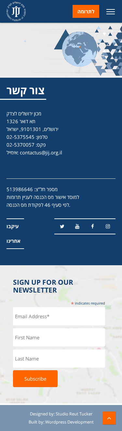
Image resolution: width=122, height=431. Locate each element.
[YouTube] (77, 226)
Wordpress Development (69, 422)
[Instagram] (107, 226)
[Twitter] (62, 226)
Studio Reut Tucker (74, 414)
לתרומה (85, 11)
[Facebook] (92, 226)
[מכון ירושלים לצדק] (16, 11)
